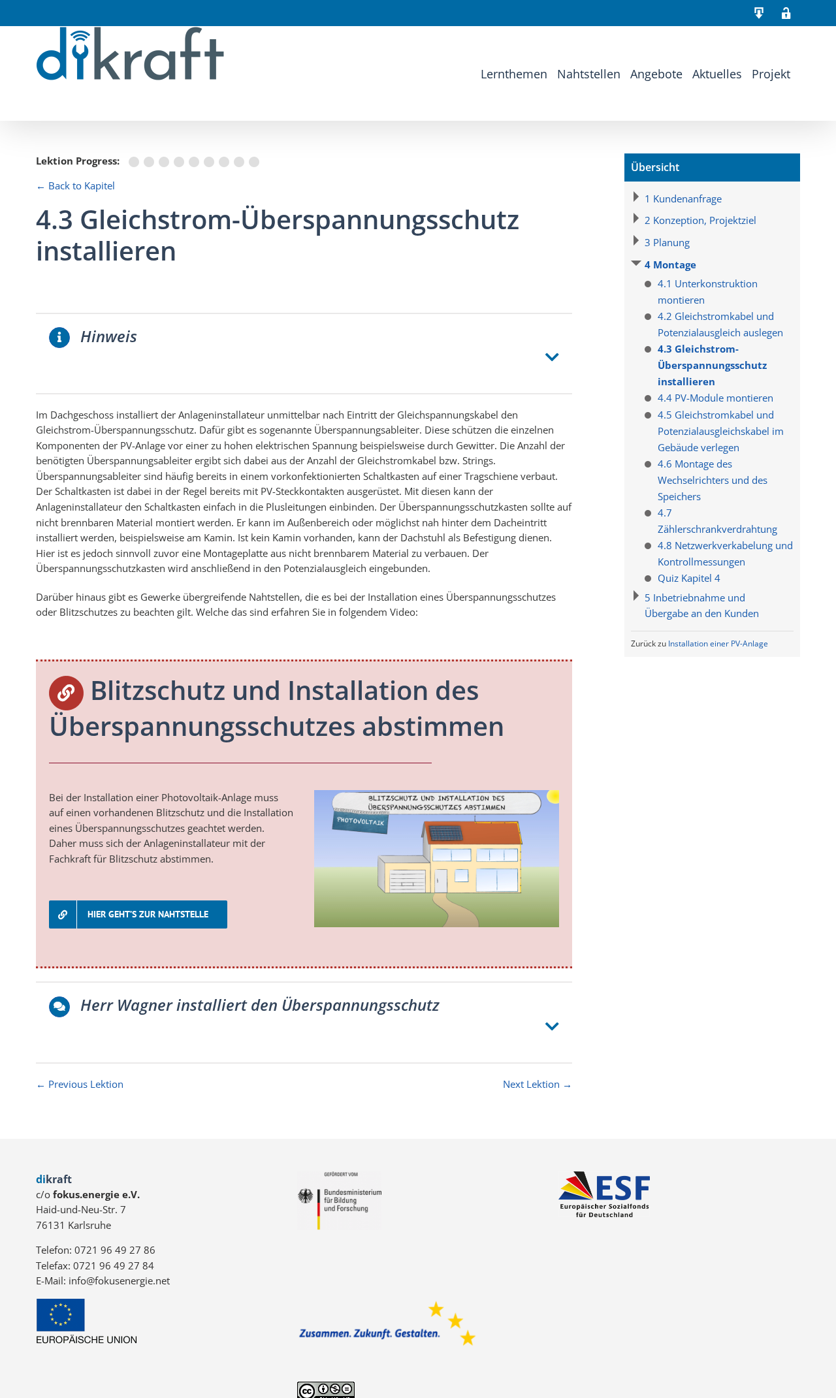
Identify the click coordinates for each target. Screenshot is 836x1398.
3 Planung (667, 242)
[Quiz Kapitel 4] (255, 162)
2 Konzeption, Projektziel (700, 220)
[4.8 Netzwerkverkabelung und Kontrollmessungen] (241, 162)
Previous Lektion (79, 1083)
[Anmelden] (786, 13)
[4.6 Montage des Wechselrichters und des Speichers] (211, 162)
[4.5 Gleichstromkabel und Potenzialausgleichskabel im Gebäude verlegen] (196, 162)
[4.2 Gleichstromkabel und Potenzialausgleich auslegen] (151, 162)
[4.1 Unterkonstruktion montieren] (136, 162)
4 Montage (670, 264)
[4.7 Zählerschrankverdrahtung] (226, 162)
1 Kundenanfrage (683, 198)
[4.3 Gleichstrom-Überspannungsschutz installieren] (166, 162)
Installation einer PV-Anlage (718, 643)
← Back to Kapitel (75, 185)
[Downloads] (759, 13)
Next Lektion (537, 1083)
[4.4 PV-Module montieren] (181, 162)
